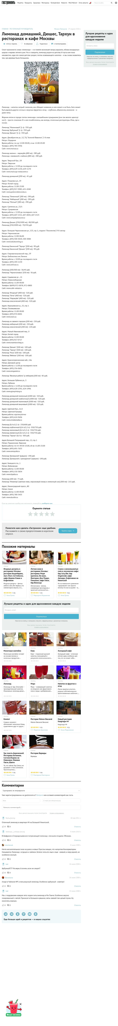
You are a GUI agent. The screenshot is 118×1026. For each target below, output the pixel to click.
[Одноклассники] (17, 914)
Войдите (39, 795)
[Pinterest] (23, 914)
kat (7, 864)
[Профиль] (116, 2)
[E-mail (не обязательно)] (62, 801)
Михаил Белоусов (60, 29)
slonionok (9, 845)
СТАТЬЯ (6, 566)
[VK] (11, 914)
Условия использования (41, 627)
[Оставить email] (41, 610)
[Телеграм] (5, 914)
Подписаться (41, 616)
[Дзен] (35, 914)
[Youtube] (29, 914)
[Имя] (21, 801)
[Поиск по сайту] (103, 3)
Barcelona (9, 877)
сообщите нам (47, 503)
